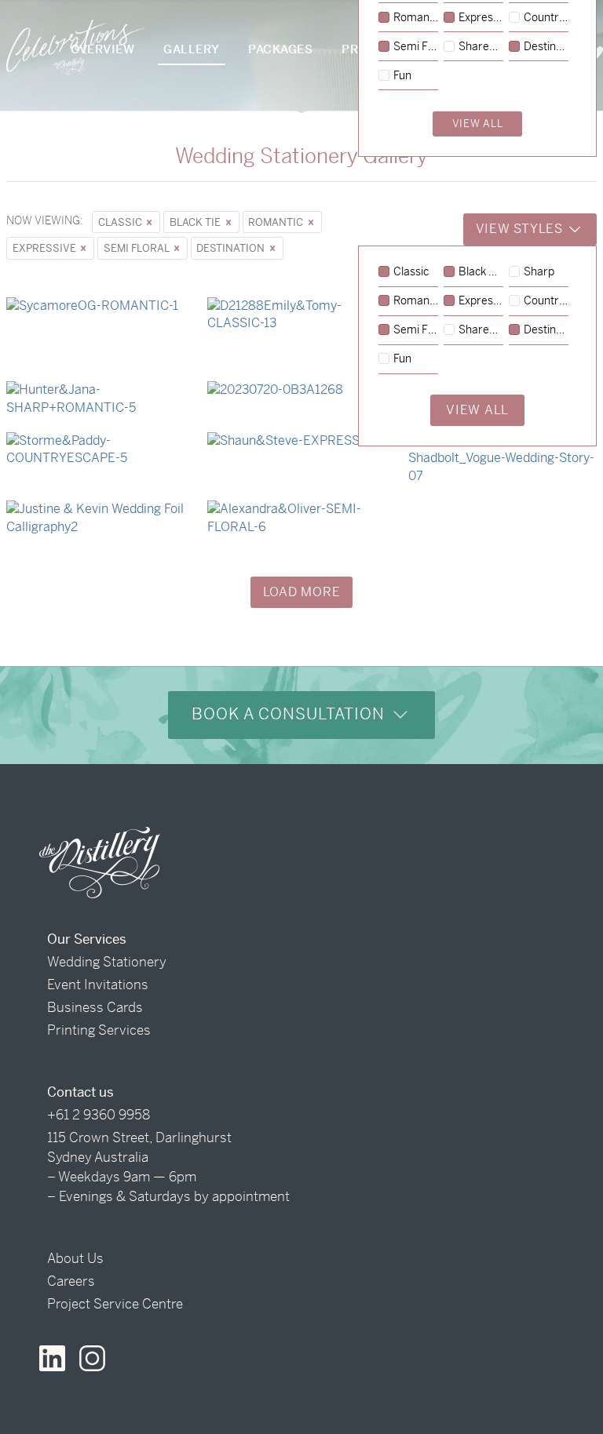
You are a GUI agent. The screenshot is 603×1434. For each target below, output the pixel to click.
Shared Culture (481, 330)
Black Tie (196, 222)
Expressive (46, 248)
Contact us (80, 1092)
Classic (121, 222)
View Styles (521, 228)
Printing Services (99, 1030)
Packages (280, 49)
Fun (402, 359)
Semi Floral (137, 248)
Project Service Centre (115, 1303)
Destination (231, 248)
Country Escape (546, 301)
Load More (302, 592)
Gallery (191, 49)
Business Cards (95, 1007)
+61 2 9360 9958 (98, 1114)
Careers (71, 1281)
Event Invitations (97, 984)
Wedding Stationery (106, 961)
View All (477, 410)
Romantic (276, 222)
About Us (75, 1258)
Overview (102, 49)
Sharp (539, 272)
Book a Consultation (290, 714)
